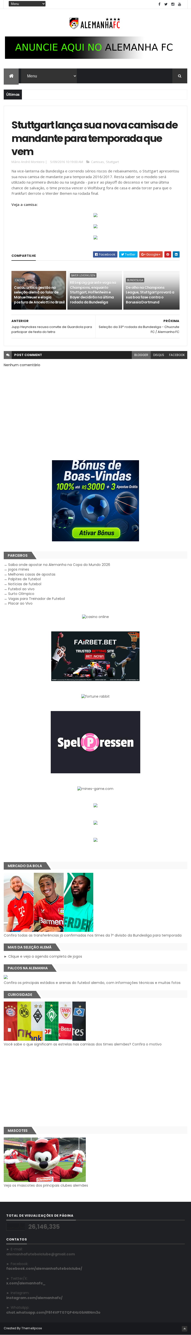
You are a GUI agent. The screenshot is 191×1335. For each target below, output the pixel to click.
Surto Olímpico (21, 593)
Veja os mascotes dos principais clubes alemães (46, 1185)
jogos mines (18, 569)
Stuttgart (112, 162)
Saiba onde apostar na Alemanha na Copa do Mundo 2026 (59, 564)
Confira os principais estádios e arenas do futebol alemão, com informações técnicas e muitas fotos (92, 982)
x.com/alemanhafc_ (26, 1283)
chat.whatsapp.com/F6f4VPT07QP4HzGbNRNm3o (53, 1312)
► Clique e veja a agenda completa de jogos (43, 956)
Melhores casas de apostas (31, 574)
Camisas (97, 162)
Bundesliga (135, 280)
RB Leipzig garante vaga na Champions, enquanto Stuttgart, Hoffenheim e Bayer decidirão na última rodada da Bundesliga (93, 292)
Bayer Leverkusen (83, 275)
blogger (141, 355)
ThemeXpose (31, 1328)
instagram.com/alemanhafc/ (34, 1297)
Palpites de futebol (24, 579)
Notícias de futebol (24, 584)
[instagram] (173, 4)
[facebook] (159, 4)
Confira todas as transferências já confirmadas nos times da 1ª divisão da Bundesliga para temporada (93, 935)
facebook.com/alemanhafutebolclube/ (44, 1268)
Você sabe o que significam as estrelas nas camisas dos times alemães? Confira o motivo (83, 1044)
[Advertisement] (95, 1086)
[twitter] (166, 4)
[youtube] (179, 4)
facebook (177, 355)
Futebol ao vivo (21, 588)
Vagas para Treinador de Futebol (36, 598)
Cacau (19, 280)
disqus (158, 355)
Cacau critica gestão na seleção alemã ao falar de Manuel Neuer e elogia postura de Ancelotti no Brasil (39, 295)
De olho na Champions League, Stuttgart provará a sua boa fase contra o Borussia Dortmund (150, 295)
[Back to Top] (184, 1329)
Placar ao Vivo (20, 603)
